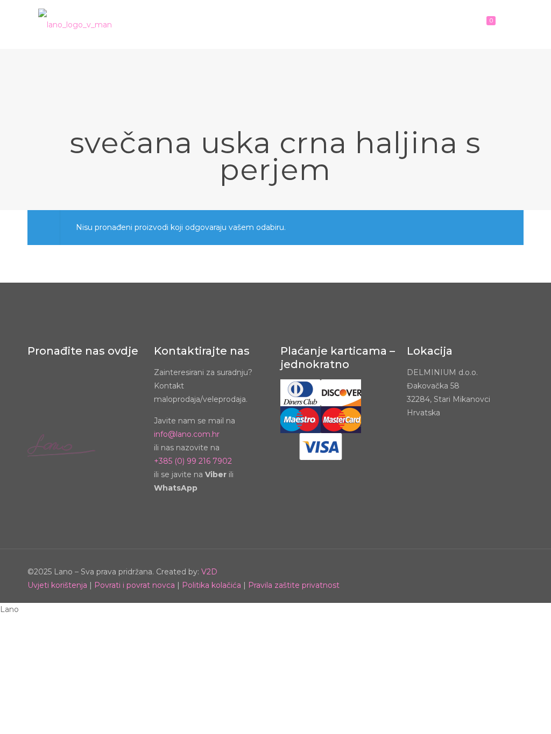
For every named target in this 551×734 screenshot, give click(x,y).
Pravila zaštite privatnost (294, 585)
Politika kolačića (211, 585)
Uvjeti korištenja (57, 585)
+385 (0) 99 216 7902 (193, 461)
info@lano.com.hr (187, 434)
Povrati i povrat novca (134, 585)
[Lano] (75, 24)
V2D (209, 572)
